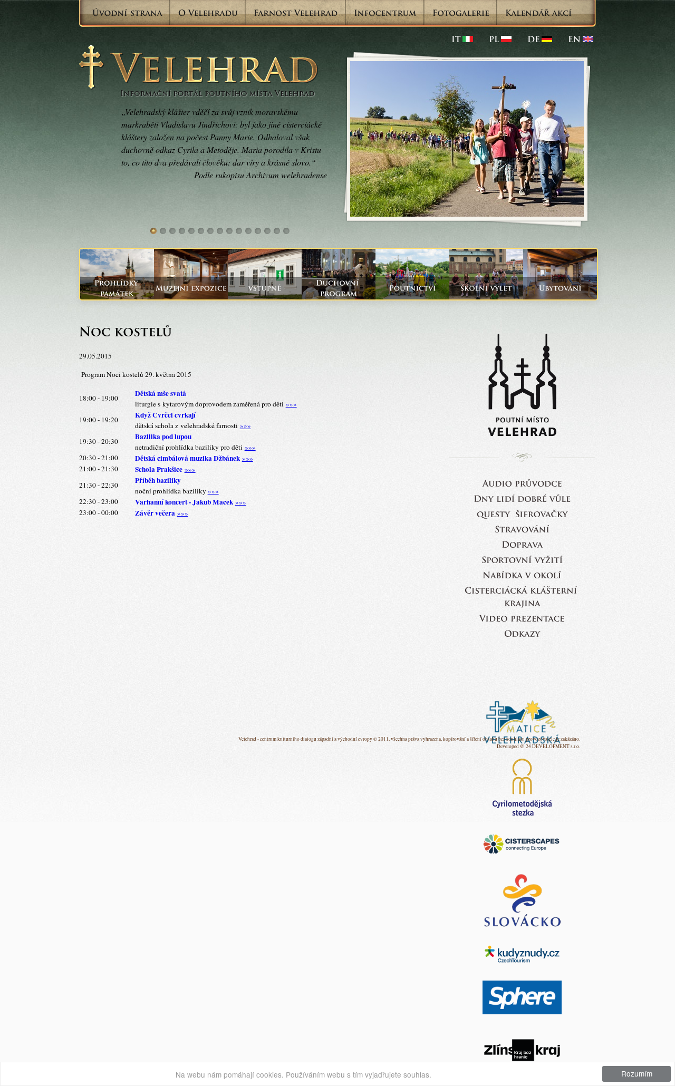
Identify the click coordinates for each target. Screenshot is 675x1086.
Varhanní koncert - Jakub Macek (184, 502)
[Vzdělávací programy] (486, 288)
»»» (291, 404)
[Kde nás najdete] (522, 543)
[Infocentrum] (385, 12)
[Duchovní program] (338, 288)
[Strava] (522, 528)
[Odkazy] (522, 632)
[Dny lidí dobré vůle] (522, 497)
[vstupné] (265, 288)
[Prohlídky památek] (117, 288)
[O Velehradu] (208, 12)
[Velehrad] (580, 39)
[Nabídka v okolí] (522, 574)
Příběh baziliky (158, 480)
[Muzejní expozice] (191, 288)
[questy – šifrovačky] (522, 513)
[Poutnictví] (412, 288)
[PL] (500, 39)
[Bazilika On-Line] (522, 617)
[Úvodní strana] (127, 12)
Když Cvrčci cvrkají (165, 415)
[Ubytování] (560, 288)
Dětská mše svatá (160, 393)
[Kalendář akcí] (538, 12)
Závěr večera (155, 513)
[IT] (462, 39)
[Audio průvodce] (522, 482)
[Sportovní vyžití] (522, 559)
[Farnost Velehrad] (296, 12)
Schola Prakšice (158, 469)
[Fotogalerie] (460, 12)
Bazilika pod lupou (163, 436)
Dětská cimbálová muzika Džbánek (187, 458)
